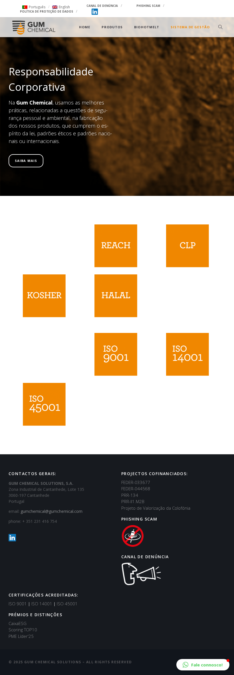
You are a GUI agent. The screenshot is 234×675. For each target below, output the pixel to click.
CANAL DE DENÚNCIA (102, 6)
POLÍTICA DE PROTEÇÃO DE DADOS (46, 11)
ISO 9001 (19, 603)
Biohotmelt (146, 27)
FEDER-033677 (135, 482)
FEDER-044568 (135, 488)
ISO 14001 (43, 603)
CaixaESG (18, 623)
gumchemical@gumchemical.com (51, 511)
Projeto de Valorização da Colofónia (155, 508)
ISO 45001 (67, 603)
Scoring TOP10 (23, 629)
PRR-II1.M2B (132, 501)
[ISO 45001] (44, 404)
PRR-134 (129, 495)
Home (84, 27)
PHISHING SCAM (148, 6)
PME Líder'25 (21, 636)
